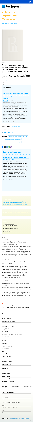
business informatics (7, 201)
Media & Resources (8, 392)
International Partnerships (8, 326)
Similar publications (12, 152)
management (23, 202)
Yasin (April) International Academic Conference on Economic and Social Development (16, 387)
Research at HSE (13, 23)
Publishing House (6, 400)
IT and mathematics (13, 202)
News (3, 237)
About (4, 313)
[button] (3, 154)
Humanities (7, 227)
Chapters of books (10, 15)
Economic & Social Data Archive (9, 407)
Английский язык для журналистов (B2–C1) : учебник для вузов (16, 158)
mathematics (6, 204)
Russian (9, 130)
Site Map (27, 418)
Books (4, 12)
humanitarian (6, 202)
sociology (11, 204)
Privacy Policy (21, 418)
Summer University (6, 356)
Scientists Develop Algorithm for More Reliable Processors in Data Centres (15, 243)
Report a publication (5, 23)
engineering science (22, 201)
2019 (4, 214)
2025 (14, 212)
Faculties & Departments (7, 323)
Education (18, 126)
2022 (22, 212)
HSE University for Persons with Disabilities (12, 334)
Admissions (4, 343)
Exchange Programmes (7, 354)
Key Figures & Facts (6, 318)
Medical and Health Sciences (11, 228)
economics (14, 201)
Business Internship (6, 364)
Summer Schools (6, 359)
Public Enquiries (5, 336)
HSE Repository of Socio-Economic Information (13, 413)
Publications (13, 6)
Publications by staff (6, 394)
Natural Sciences (8, 230)
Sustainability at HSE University (9, 321)
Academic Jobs (5, 384)
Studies (4, 341)
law (19, 202)
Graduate (4, 351)
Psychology (13, 126)
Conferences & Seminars (8, 381)
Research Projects (6, 376)
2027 (9, 212)
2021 (24, 212)
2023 (19, 212)
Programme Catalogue (7, 346)
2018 (7, 214)
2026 (11, 212)
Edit (30, 420)
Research (5, 368)
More (10, 214)
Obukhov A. (5, 100)
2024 (16, 212)
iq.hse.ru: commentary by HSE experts (11, 402)
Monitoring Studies (6, 378)
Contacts (11, 418)
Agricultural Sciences (9, 224)
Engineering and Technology (11, 225)
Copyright (15, 418)
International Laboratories (8, 371)
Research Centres (6, 373)
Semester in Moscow (7, 361)
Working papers (9, 19)
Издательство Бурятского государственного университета (18, 80)
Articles (12, 12)
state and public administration (20, 204)
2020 (27, 212)
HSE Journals (5, 397)
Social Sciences (8, 231)
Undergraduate (5, 348)
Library (3, 405)
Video (3, 410)
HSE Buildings (5, 331)
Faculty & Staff (5, 329)
